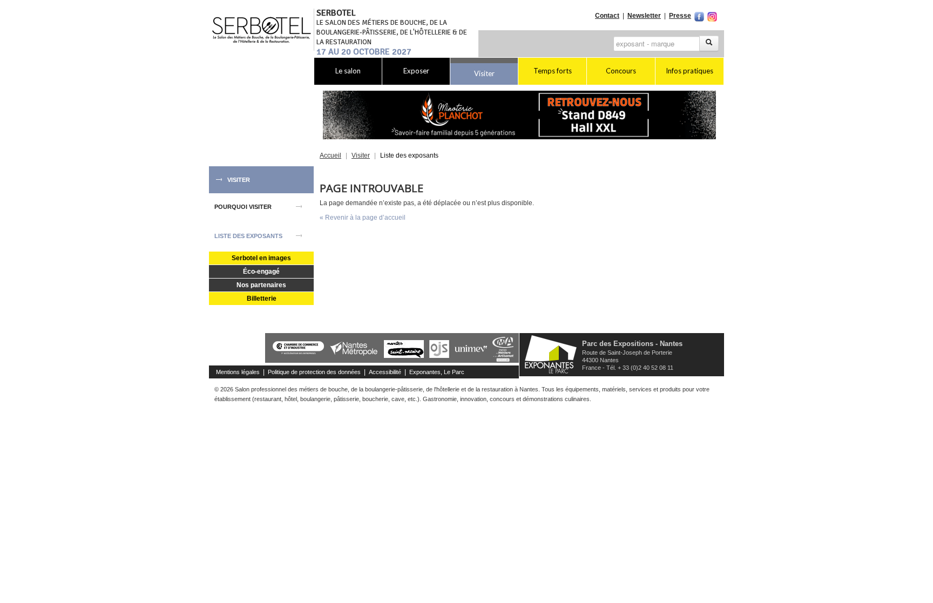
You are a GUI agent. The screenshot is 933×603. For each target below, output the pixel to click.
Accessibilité (385, 372)
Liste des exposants (248, 236)
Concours (621, 70)
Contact (607, 15)
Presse (680, 15)
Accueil (330, 155)
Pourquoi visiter (243, 207)
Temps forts (552, 70)
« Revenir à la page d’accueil (362, 217)
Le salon (348, 70)
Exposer (416, 70)
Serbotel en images (261, 258)
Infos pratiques (689, 70)
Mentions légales (238, 372)
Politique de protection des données (314, 372)
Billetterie (261, 298)
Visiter (484, 73)
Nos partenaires (261, 285)
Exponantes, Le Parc (436, 372)
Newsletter (644, 15)
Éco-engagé (261, 271)
